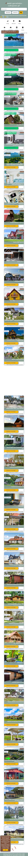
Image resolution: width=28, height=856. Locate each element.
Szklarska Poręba (8, 252)
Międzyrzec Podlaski (9, 438)
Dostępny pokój (11, 49)
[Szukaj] (21, 12)
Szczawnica (7, 155)
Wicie (6, 458)
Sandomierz (7, 311)
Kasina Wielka (7, 76)
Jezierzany (7, 57)
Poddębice (7, 96)
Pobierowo (7, 614)
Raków (6, 790)
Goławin (6, 350)
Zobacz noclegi (10, 167)
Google (7, 838)
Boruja (6, 810)
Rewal (6, 751)
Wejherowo (7, 477)
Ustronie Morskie (8, 829)
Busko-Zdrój (7, 497)
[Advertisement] (14, 381)
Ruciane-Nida (7, 595)
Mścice (6, 771)
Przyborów (7, 419)
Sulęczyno (7, 575)
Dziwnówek (7, 194)
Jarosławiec (7, 712)
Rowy (6, 37)
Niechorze (7, 233)
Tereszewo (7, 634)
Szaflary (6, 331)
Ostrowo (6, 174)
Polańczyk (7, 213)
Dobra (6, 556)
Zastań (6, 272)
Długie (6, 116)
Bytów (6, 536)
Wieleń (6, 399)
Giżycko (6, 517)
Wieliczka (7, 135)
